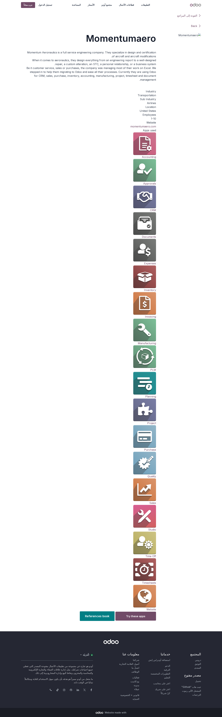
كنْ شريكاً (165, 693)
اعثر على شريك (162, 689)
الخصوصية (125, 695)
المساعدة (76, 4)
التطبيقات (145, 4)
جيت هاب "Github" (191, 687)
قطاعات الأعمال (126, 4)
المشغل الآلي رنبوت (191, 690)
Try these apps (135, 616)
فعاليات (135, 677)
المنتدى (197, 667)
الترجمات (196, 694)
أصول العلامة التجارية (129, 663)
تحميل (198, 681)
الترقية (167, 669)
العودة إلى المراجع (187, 15)
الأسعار (91, 4)
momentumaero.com (143, 126)
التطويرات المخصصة (160, 673)
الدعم (167, 665)
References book (97, 616)
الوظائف (135, 671)
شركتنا (136, 660)
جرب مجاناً (28, 5)
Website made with (115, 712)
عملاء (136, 689)
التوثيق (198, 663)
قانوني (136, 695)
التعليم (167, 677)
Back (194, 26)
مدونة (136, 685)
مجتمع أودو (107, 4)
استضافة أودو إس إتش (159, 660)
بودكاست (135, 681)
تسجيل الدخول (45, 4)
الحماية (136, 699)
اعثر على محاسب (161, 683)
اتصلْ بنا (135, 667)
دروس (198, 660)
